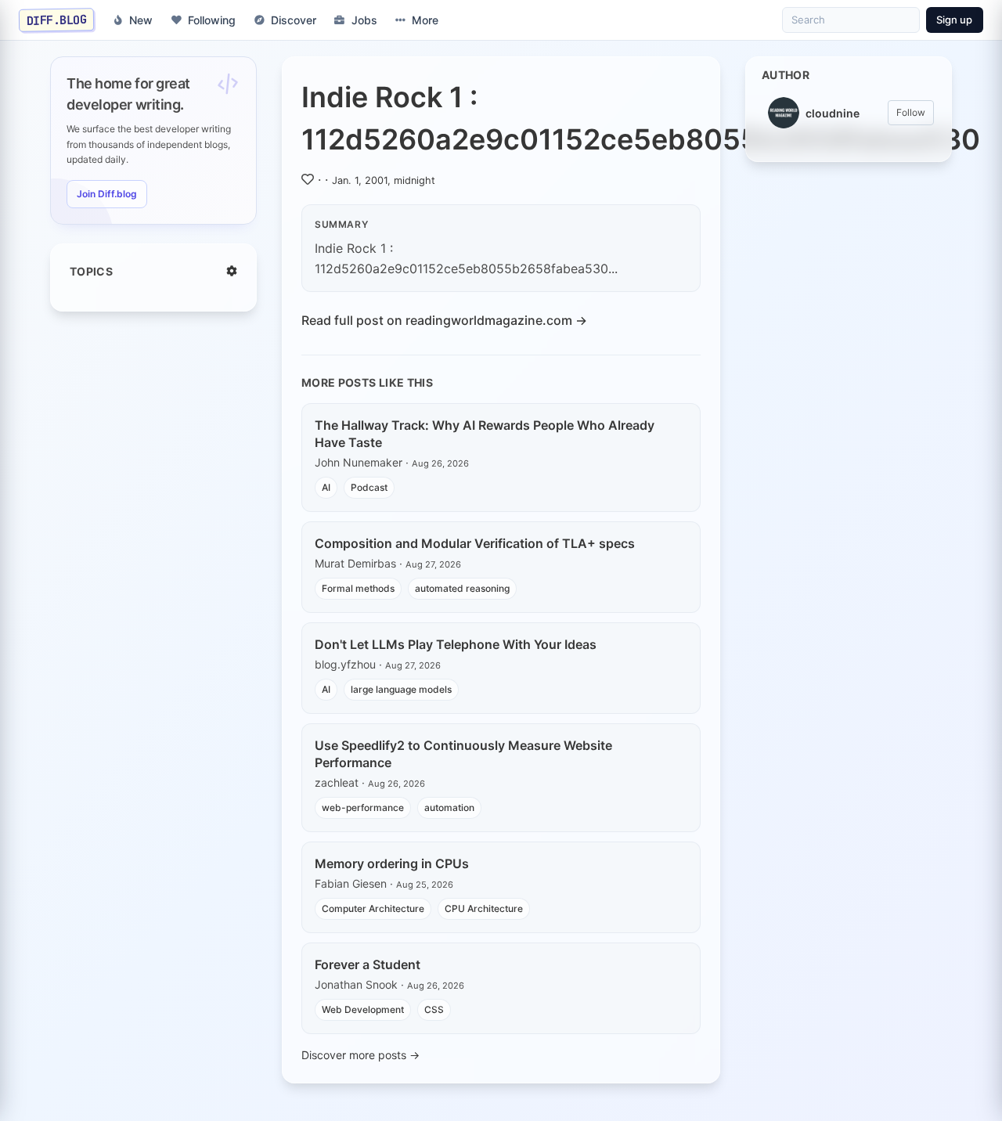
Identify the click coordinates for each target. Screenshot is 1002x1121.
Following (212, 20)
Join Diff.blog (107, 194)
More (425, 20)
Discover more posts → (360, 1055)
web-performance (363, 807)
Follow (910, 112)
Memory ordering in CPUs (392, 863)
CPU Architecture (484, 908)
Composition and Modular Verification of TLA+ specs (475, 543)
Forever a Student (367, 964)
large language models (401, 689)
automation (449, 807)
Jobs (364, 20)
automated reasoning (462, 588)
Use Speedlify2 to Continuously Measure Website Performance (463, 753)
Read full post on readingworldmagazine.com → (444, 320)
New (141, 20)
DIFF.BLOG (57, 19)
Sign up (954, 19)
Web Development (363, 1009)
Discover (293, 20)
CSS (434, 1009)
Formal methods (358, 588)
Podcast (369, 487)
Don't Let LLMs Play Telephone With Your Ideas (456, 644)
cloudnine (833, 113)
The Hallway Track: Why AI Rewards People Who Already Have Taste (484, 433)
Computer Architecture (373, 908)
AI (326, 487)
